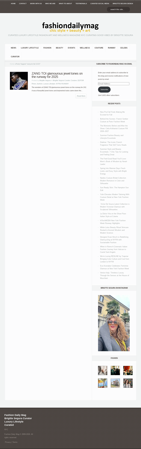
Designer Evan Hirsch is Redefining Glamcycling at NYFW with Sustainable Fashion (114, 240)
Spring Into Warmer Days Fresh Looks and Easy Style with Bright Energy (113, 171)
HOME (13, 3)
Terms (15, 442)
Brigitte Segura (45, 80)
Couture (99, 48)
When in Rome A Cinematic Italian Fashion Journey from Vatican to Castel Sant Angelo (113, 249)
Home (12, 64)
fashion (47, 48)
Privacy (8, 442)
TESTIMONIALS (81, 3)
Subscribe (104, 90)
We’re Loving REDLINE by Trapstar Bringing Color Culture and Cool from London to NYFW (114, 259)
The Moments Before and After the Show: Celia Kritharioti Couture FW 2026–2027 (114, 128)
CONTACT (23, 3)
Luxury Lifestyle (30, 48)
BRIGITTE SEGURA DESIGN (123, 3)
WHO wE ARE (50, 3)
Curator (15, 57)
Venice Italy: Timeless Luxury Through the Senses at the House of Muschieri (114, 275)
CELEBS (124, 48)
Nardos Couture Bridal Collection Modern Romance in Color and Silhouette (113, 180)
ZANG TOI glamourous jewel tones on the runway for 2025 (57, 75)
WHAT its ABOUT (65, 3)
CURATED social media (99, 3)
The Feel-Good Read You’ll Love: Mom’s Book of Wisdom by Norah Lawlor (113, 161)
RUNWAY (112, 48)
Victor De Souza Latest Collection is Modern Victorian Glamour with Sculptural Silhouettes (115, 207)
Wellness (85, 48)
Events (71, 48)
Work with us (36, 3)
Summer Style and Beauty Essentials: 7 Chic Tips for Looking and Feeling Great (114, 152)
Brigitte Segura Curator (61, 80)
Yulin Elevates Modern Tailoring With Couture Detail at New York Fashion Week (114, 197)
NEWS (13, 48)
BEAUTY (59, 48)
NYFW (58, 84)
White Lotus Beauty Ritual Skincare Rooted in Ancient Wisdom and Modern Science (114, 230)
